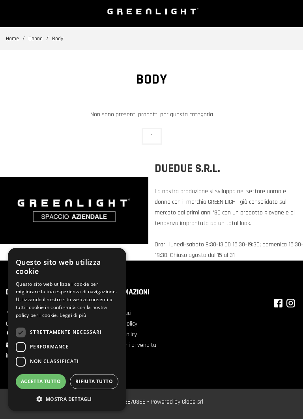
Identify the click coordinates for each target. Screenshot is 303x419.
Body (57, 38)
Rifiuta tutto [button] (94, 381)
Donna (35, 38)
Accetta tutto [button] (41, 381)
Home (12, 38)
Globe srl (192, 402)
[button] (67, 398)
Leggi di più (73, 315)
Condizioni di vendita (130, 345)
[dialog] (67, 329)
